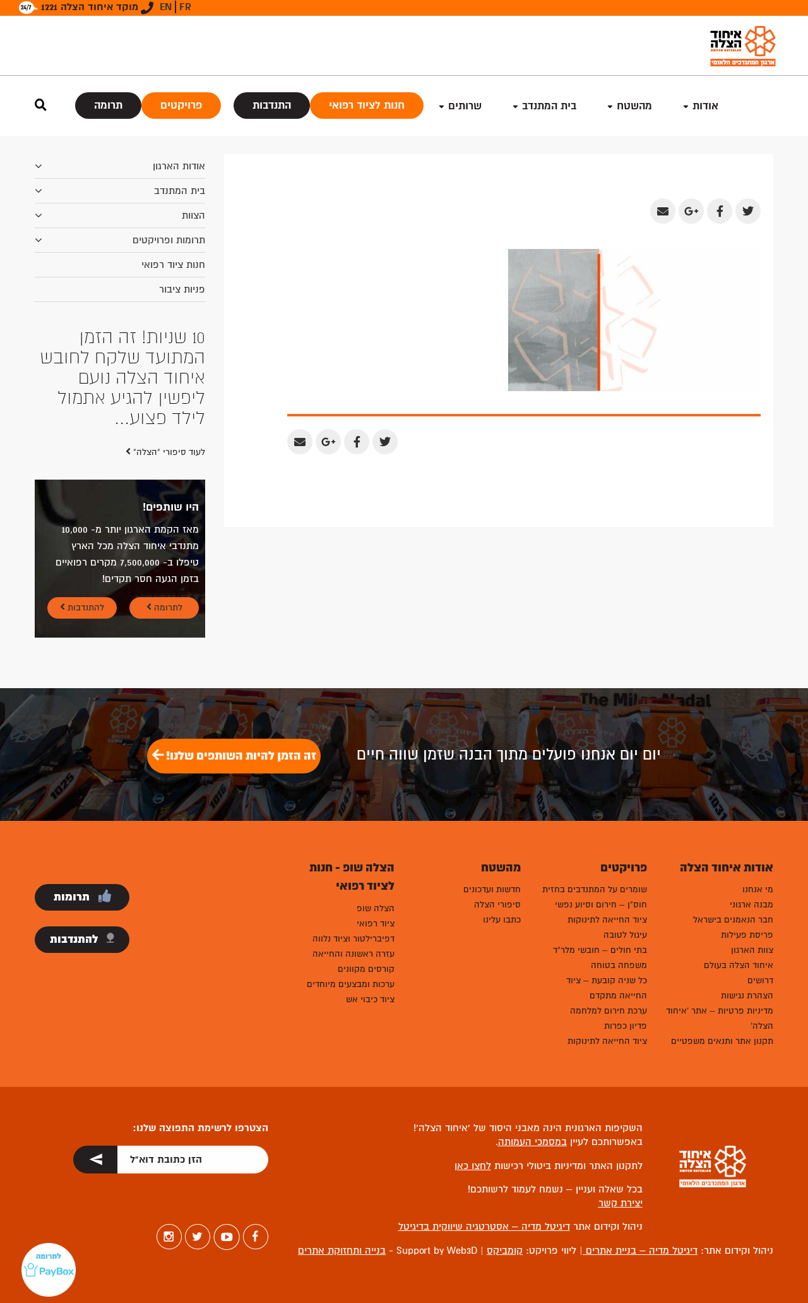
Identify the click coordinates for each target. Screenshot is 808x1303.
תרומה (108, 105)
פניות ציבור (182, 289)
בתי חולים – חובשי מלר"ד (600, 950)
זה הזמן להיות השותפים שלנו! (239, 755)
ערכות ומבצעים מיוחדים (351, 984)
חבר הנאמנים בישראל (733, 919)
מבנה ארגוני (751, 904)
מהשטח (634, 105)
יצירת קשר (620, 1203)
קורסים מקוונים (366, 969)
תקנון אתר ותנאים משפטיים (722, 1041)
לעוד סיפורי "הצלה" (168, 452)
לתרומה (167, 607)
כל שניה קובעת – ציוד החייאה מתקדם (606, 988)
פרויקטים (181, 105)
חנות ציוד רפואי (173, 264)
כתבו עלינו (502, 919)
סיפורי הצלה (497, 904)
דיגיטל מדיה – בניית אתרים (640, 1250)
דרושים (760, 980)
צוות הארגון (752, 950)
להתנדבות (84, 607)
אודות (705, 105)
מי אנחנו (757, 889)
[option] (120, 377)
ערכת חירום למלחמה (608, 1010)
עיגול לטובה (625, 935)
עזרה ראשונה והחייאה (353, 953)
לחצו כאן (472, 1166)
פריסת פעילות (747, 935)
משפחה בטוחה (619, 965)
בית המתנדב (179, 191)
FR (185, 7)
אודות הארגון (179, 166)
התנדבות (271, 105)
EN (166, 7)
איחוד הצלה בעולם (738, 965)
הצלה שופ (376, 908)
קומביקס (505, 1250)
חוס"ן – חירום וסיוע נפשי (601, 904)
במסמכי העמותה (532, 1142)
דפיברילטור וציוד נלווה (353, 938)
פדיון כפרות (625, 1026)
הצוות (193, 215)
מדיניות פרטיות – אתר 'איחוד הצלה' (719, 1018)
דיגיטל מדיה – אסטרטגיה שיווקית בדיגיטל (484, 1226)
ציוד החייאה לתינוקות (607, 919)
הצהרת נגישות (747, 995)
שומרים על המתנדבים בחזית (594, 889)
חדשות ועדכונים (492, 889)
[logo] (743, 45)
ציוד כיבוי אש (370, 999)
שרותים (465, 105)
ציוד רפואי (376, 923)
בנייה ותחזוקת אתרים (342, 1250)
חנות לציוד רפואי (367, 105)
